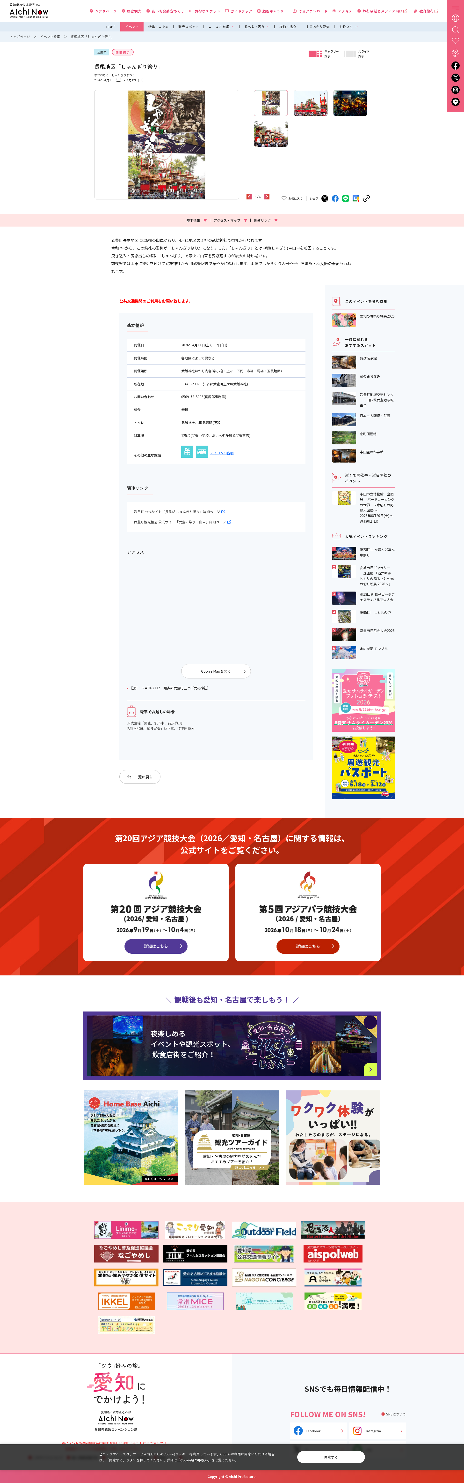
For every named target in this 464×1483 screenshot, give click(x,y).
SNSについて (396, 1414)
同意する (331, 1457)
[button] (97, 144)
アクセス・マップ (230, 220)
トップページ (20, 36)
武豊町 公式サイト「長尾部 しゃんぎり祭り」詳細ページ (177, 511)
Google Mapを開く (216, 671)
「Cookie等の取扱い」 (194, 1460)
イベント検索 (50, 36)
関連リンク (266, 220)
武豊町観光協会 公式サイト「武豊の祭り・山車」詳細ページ (180, 521)
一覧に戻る (144, 776)
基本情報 (197, 220)
